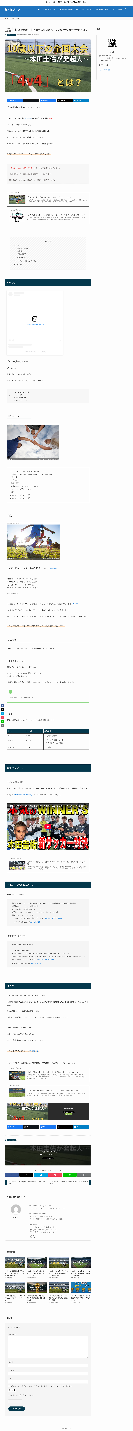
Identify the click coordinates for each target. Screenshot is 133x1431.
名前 (10, 1362)
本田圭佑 (28, 118)
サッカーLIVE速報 (104, 70)
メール (11, 1370)
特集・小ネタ (11, 35)
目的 (21, 251)
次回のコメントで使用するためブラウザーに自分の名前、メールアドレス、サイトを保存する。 (41, 1386)
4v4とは (20, 245)
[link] (31, 1236)
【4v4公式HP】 (33, 1051)
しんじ (16, 1217)
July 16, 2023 (36, 963)
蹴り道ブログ (12, 9)
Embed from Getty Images (14, 424)
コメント (12, 1334)
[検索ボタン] (125, 9)
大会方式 (23, 254)
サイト (10, 1378)
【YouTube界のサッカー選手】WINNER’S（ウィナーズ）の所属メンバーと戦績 (56, 863)
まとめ (19, 264)
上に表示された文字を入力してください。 (22, 1395)
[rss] (126, 5)
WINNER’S (23, 795)
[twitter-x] (34, 1236)
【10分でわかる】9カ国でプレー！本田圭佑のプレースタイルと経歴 (52, 1072)
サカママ (75, 604)
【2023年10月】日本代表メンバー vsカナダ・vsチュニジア (49, 197)
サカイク (9, 619)
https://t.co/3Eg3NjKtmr (53, 918)
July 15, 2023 (35, 922)
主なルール (24, 248)
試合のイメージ (22, 257)
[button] (12, 1175)
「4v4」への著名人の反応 (26, 261)
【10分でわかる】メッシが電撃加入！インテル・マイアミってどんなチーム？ (56, 215)
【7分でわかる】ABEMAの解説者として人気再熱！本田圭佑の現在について (55, 1090)
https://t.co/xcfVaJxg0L (46, 959)
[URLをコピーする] (84, 1175)
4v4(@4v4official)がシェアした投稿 (34, 352)
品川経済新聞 (52, 568)
